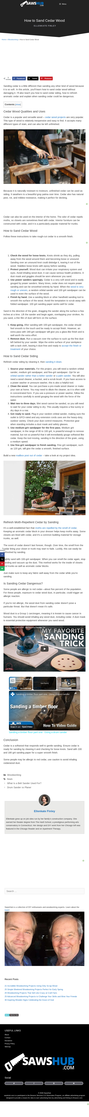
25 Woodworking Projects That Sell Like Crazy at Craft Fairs (31, 993)
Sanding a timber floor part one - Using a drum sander (43, 694)
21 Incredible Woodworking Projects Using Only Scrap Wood (31, 986)
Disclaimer (8, 1041)
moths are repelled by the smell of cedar (56, 528)
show (18, 104)
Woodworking (13, 39)
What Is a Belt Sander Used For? (24, 783)
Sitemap (8, 1047)
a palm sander (63, 375)
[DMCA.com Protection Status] (12, 1016)
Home (4, 39)
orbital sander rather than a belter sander (31, 375)
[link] (12, 694)
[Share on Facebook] (2, 554)
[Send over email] (2, 568)
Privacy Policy (10, 1044)
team (7, 910)
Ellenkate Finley (45, 26)
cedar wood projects (55, 117)
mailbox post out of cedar (29, 455)
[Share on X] (2, 559)
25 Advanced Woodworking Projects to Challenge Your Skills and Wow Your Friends (41, 996)
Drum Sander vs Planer (19, 787)
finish (10, 779)
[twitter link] (53, 1083)
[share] (75, 693)
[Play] (69, 683)
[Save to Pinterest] (2, 564)
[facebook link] (14, 1083)
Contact (7, 1038)
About (7, 1035)
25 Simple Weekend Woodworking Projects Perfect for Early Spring (34, 989)
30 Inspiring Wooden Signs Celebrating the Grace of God (29, 1000)
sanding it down (54, 362)
